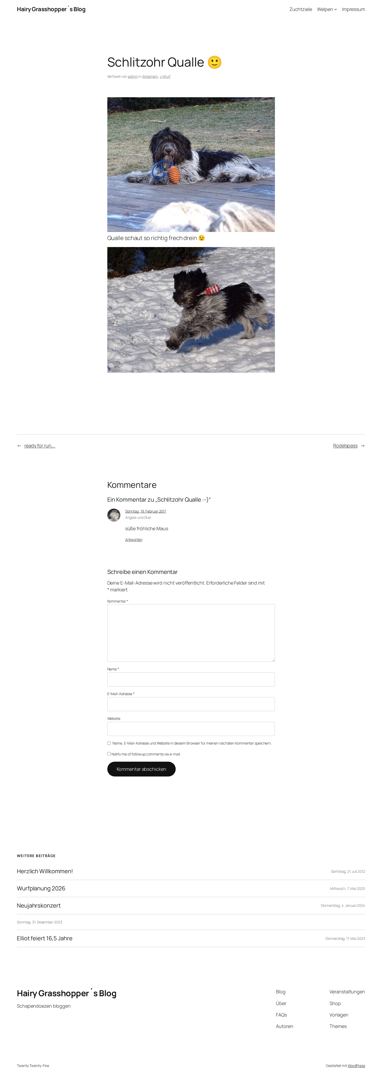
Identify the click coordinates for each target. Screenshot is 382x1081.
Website (113, 718)
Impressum (353, 9)
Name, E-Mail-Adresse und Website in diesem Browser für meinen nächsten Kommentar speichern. (192, 743)
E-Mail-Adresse (121, 693)
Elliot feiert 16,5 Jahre (45, 938)
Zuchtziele (300, 9)
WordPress (356, 1065)
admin (133, 76)
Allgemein (150, 76)
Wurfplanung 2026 (41, 888)
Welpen (325, 9)
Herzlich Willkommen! (45, 871)
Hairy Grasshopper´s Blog (51, 9)
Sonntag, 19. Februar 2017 (145, 511)
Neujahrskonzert (39, 905)
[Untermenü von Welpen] (335, 9)
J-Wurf (165, 76)
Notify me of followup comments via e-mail (145, 754)
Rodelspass (345, 445)
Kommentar (117, 601)
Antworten (133, 539)
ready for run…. (39, 445)
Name (113, 668)
